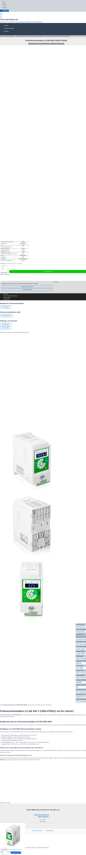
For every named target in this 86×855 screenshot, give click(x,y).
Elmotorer (6, 25)
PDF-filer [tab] (5, 294)
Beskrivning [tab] (6, 299)
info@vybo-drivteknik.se (25, 21)
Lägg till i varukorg (16, 852)
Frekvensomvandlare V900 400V (37, 36)
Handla (4, 3)
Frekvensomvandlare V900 (22, 36)
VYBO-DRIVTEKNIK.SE (9, 20)
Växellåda (6, 31)
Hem (4, 2)
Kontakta (5, 7)
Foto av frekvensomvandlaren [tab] (10, 295)
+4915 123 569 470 (38, 21)
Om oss (4, 5)
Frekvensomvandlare (9, 28)
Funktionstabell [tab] (7, 297)
